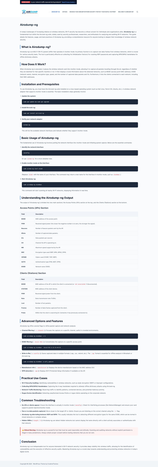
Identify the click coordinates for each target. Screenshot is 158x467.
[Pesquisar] (137, 11)
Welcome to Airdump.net (126, 11)
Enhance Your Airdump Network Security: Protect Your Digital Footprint (93, 11)
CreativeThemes (52, 464)
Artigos (64, 11)
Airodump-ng (56, 11)
